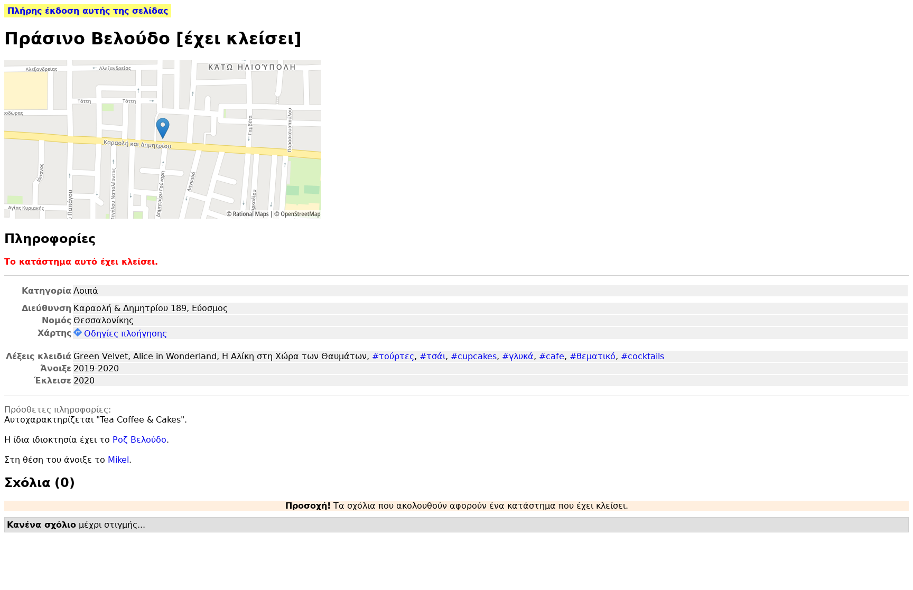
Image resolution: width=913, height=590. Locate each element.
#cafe (551, 356)
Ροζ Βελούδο (139, 440)
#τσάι (432, 356)
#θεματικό (593, 356)
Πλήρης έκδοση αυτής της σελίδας (87, 11)
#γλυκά (518, 356)
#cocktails (642, 356)
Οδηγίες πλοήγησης (125, 334)
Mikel (118, 460)
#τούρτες (393, 356)
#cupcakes (474, 356)
